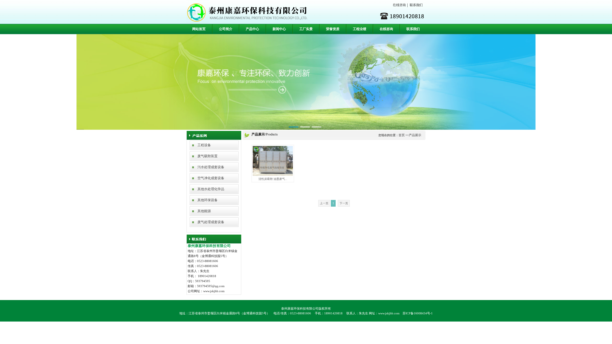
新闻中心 (279, 29)
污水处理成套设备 (210, 167)
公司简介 (225, 29)
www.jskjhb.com (388, 313)
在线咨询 (386, 29)
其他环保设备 (207, 200)
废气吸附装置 (207, 156)
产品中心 (252, 29)
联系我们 (413, 29)
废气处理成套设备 (210, 222)
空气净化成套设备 (210, 178)
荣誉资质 (332, 29)
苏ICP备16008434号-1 (418, 313)
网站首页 (199, 29)
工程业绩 (359, 29)
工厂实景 (306, 29)
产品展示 (415, 135)
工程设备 (204, 145)
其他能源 (204, 211)
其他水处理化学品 (210, 189)
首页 (402, 135)
